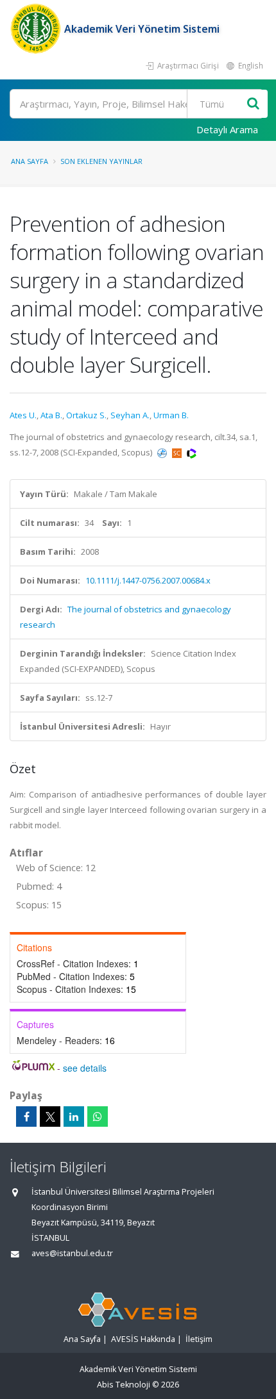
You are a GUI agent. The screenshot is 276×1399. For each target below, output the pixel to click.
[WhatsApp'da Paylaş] (97, 1116)
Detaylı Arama (227, 129)
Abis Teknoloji (123, 1384)
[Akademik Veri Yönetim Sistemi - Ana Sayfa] (37, 29)
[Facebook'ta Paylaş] (26, 1116)
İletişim (198, 1339)
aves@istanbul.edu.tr (72, 1253)
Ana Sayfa (29, 161)
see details (85, 1067)
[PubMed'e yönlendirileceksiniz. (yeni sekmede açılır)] (163, 452)
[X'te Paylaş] (50, 1116)
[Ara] (253, 104)
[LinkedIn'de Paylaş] (74, 1116)
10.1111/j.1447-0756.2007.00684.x (148, 580)
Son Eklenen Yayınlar (101, 161)
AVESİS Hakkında (143, 1339)
